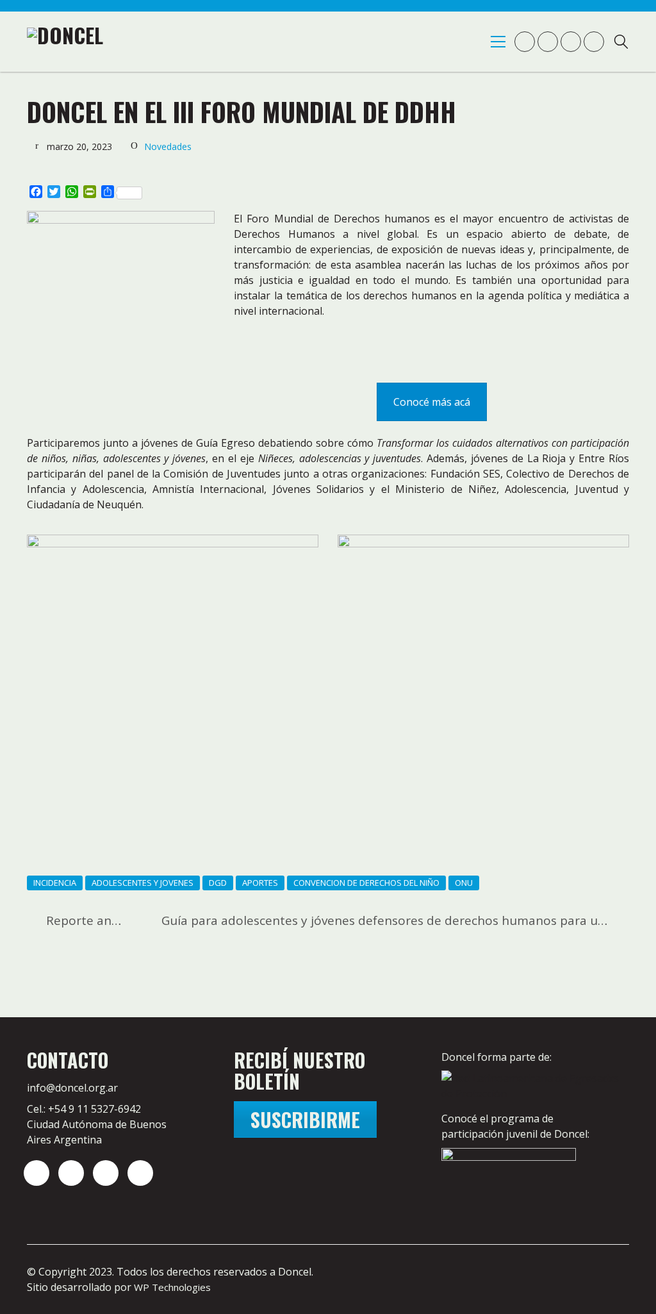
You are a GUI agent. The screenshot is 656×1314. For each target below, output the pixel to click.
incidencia (54, 882)
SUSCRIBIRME (305, 1119)
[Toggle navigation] (498, 42)
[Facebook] (140, 1173)
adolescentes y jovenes (142, 882)
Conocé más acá (431, 402)
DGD (218, 882)
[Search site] (621, 43)
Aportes (260, 882)
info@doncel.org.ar (72, 1088)
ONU (464, 882)
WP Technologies (172, 1287)
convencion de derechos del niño (366, 882)
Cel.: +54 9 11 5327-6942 (84, 1109)
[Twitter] (71, 1173)
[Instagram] (36, 1173)
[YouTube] (106, 1173)
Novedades (168, 146)
